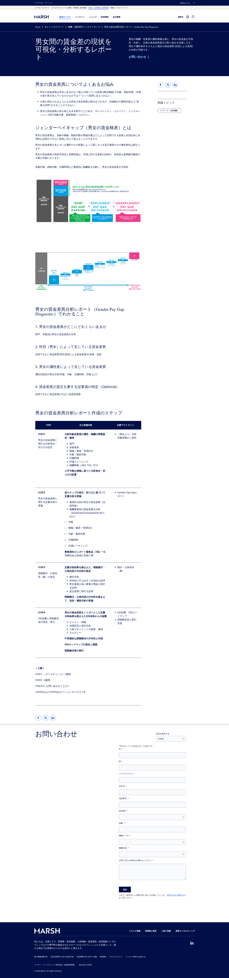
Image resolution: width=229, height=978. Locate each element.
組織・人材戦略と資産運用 (98, 8)
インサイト (80, 17)
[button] (194, 3)
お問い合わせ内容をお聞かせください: (135, 860)
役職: (121, 823)
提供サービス (65, 17)
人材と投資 (166, 931)
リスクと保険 (134, 931)
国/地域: (122, 810)
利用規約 (103, 956)
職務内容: (123, 848)
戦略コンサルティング (118, 8)
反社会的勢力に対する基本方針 (62, 956)
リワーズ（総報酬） (169, 110)
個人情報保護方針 (41, 956)
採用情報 (105, 17)
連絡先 (180, 17)
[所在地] (187, 17)
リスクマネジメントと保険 (61, 8)
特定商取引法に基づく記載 (87, 956)
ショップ (93, 17)
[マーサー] (44, 16)
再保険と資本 (151, 931)
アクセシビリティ (116, 956)
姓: (120, 761)
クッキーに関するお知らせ (135, 956)
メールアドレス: (126, 773)
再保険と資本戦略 (80, 8)
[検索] (193, 17)
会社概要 (116, 17)
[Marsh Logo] (47, 931)
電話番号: (123, 798)
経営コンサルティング (185, 931)
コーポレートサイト (41, 8)
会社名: (122, 786)
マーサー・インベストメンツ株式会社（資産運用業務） (55, 965)
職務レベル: (124, 835)
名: (120, 749)
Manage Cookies (85, 965)
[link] (38, 717)
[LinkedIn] (192, 943)
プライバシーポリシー (176, 895)
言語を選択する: (163, 733)
